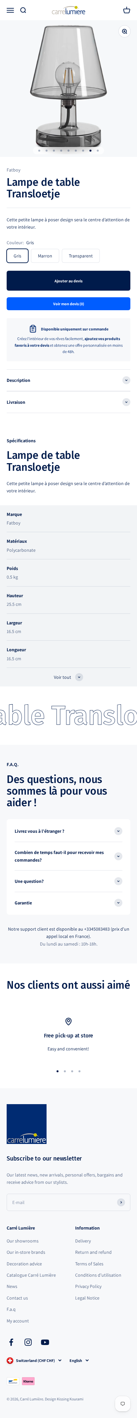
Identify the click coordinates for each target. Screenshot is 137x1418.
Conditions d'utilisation (98, 1275)
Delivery (83, 1241)
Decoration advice (24, 1264)
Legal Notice (87, 1298)
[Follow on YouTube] (45, 1342)
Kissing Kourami (70, 1398)
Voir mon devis (68, 303)
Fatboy (13, 170)
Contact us (17, 1298)
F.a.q (11, 1309)
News (12, 1286)
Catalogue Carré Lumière (31, 1275)
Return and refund (93, 1252)
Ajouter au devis (68, 280)
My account (18, 1321)
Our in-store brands (26, 1252)
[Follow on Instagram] (28, 1342)
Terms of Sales (89, 1264)
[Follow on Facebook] (11, 1342)
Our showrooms (23, 1241)
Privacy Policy (88, 1286)
